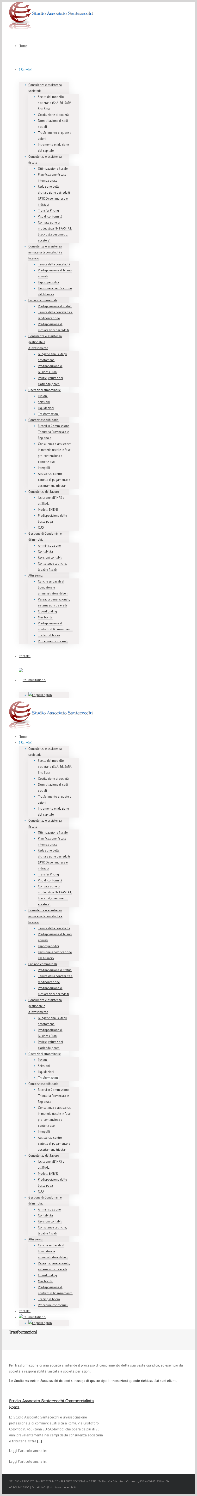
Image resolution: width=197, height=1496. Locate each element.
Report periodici (48, 282)
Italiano (40, 680)
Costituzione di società (53, 115)
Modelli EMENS (48, 510)
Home (23, 46)
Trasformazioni (48, 414)
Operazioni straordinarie (44, 390)
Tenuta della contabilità (54, 264)
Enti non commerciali (42, 300)
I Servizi (25, 70)
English (47, 695)
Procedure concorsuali (53, 641)
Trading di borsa (49, 635)
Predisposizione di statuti (55, 306)
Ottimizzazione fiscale (53, 169)
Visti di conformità (50, 216)
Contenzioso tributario (43, 420)
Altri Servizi (35, 575)
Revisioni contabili (50, 557)
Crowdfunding (47, 611)
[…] (39, 1441)
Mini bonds (45, 617)
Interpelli (44, 468)
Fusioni (43, 396)
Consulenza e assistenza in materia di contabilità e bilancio (45, 252)
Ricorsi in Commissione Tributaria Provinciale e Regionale (53, 432)
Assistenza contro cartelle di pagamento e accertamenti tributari (54, 480)
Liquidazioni (46, 408)
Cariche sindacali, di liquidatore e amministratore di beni (53, 587)
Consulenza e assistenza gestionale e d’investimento (45, 342)
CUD (41, 528)
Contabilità (45, 551)
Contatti (25, 656)
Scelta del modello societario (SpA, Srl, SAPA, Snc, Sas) (55, 103)
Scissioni (44, 402)
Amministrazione (49, 545)
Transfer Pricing (48, 210)
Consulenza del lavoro (43, 492)
